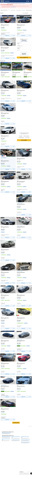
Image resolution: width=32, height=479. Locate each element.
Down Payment (19, 47)
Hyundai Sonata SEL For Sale (6, 436)
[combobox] (5, 10)
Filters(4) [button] (13, 10)
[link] (24, 30)
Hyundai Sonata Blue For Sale (25, 439)
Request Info (7, 35)
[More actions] (14, 35)
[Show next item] (14, 153)
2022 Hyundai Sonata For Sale (6, 432)
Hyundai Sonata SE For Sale (16, 439)
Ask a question (24, 140)
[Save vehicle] (14, 16)
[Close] (28, 471)
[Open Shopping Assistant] (31, 473)
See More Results (16, 422)
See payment (2, 28)
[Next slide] (30, 71)
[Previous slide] (1, 71)
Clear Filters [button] (23, 10)
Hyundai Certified (20, 203)
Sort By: (24, 13)
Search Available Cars (24, 57)
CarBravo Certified (19, 339)
